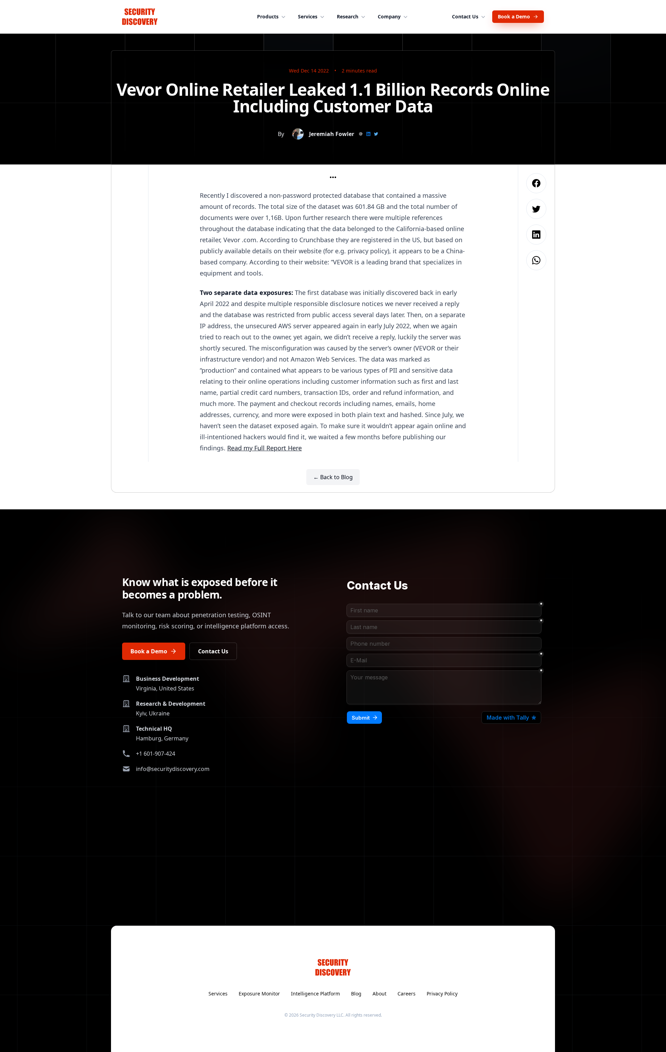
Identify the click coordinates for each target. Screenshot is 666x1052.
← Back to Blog (333, 477)
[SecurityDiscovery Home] (140, 16)
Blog (356, 993)
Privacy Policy (442, 993)
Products (268, 16)
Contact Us (465, 16)
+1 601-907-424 (155, 753)
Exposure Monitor (259, 993)
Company (389, 16)
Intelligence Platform (315, 993)
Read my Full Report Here (264, 448)
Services (307, 16)
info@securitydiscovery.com (173, 769)
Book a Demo (514, 16)
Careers (407, 993)
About (379, 993)
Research (347, 16)
